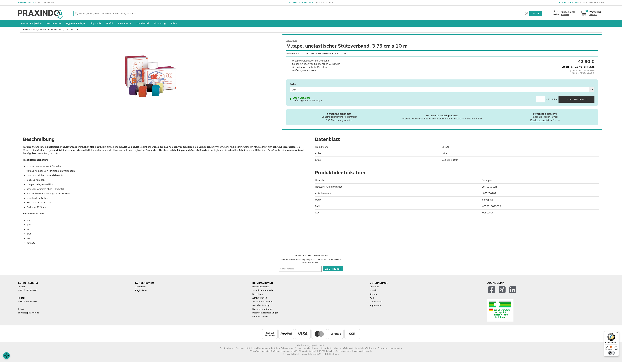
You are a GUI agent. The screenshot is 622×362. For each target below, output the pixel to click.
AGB (372, 298)
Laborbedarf (142, 23)
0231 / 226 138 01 (27, 301)
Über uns (374, 286)
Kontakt (373, 290)
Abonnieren (333, 268)
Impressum (375, 305)
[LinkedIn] (513, 294)
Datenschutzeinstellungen (265, 313)
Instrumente (124, 23)
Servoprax (291, 40)
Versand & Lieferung (262, 301)
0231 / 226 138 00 (44, 3)
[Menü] (617, 333)
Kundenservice (538, 120)
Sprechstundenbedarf (263, 290)
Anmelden (140, 286)
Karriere (374, 294)
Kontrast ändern (260, 316)
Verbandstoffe (53, 23)
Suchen (535, 13)
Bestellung (257, 294)
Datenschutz (376, 301)
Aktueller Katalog (261, 305)
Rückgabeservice (260, 286)
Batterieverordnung (262, 309)
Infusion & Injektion (31, 23)
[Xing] (502, 294)
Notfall (109, 23)
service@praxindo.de (28, 313)
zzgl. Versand (588, 70)
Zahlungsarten (259, 298)
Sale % (174, 23)
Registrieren (141, 290)
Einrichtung (160, 23)
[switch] (611, 353)
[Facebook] (492, 294)
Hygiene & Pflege (75, 23)
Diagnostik (95, 23)
